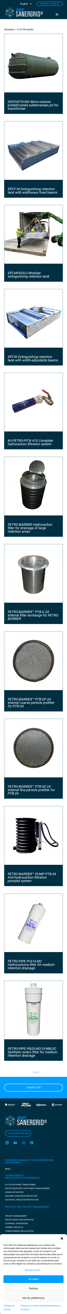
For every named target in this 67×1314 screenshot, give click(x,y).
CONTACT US (33, 1087)
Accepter (34, 1279)
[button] (62, 1238)
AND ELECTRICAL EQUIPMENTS (22, 1177)
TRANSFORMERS (14, 1175)
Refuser (33, 1288)
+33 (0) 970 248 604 (18, 1133)
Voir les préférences (33, 1297)
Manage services (32, 1270)
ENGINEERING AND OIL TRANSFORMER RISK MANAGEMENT (29, 1161)
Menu (58, 14)
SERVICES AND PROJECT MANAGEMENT (27, 1206)
